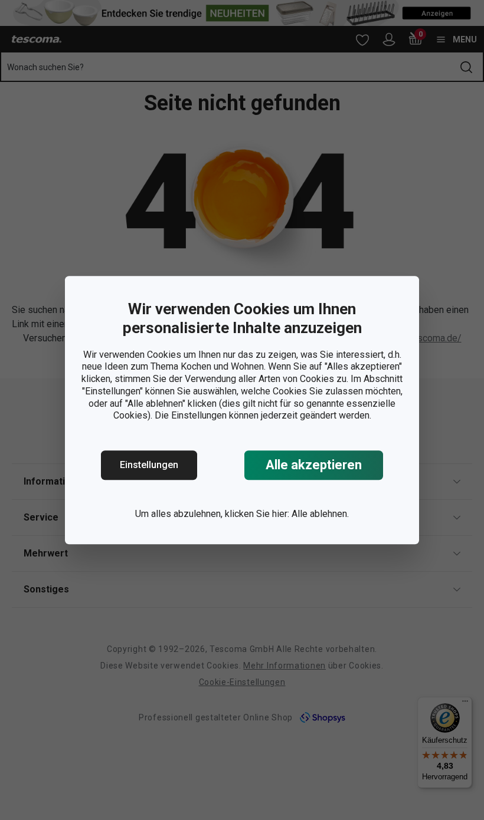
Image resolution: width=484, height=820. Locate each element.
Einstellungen (149, 464)
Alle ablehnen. (320, 513)
